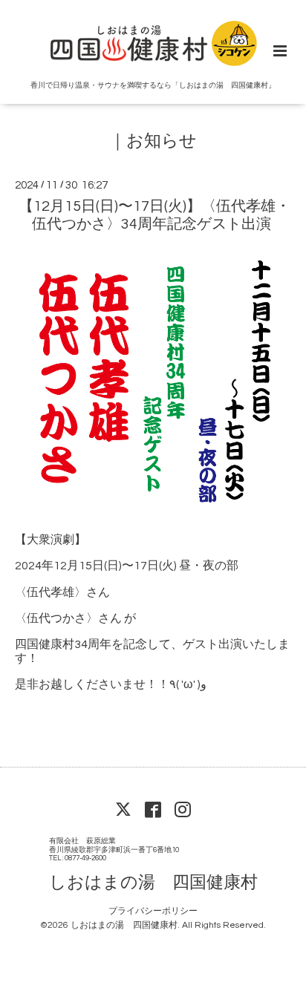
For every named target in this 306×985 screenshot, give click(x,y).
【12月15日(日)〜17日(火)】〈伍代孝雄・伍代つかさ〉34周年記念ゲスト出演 (154, 215)
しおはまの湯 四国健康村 (153, 882)
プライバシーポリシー (153, 911)
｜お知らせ (153, 141)
